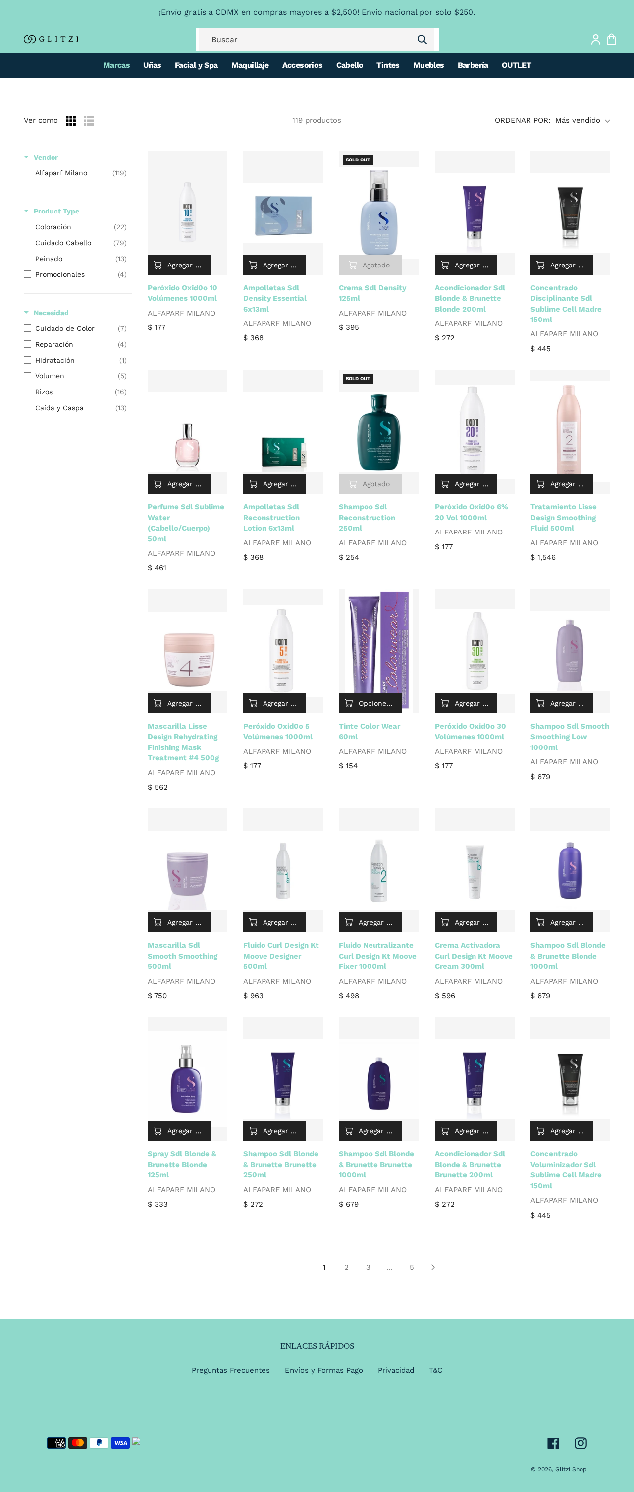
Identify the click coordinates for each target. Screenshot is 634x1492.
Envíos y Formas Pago (324, 1370)
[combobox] (316, 39)
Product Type (56, 211)
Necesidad (51, 313)
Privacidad (396, 1370)
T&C (435, 1370)
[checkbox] (75, 173)
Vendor (46, 157)
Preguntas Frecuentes (231, 1370)
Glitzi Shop (571, 1469)
